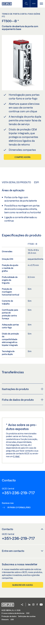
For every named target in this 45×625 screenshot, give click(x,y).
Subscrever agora (22, 585)
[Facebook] (37, 604)
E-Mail (16, 456)
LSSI (12, 619)
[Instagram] (33, 604)
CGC (28, 613)
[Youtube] (41, 604)
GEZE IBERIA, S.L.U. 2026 (11, 610)
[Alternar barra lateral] (34, 3)
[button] (22, 604)
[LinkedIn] (29, 604)
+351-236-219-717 (18, 492)
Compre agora (22, 157)
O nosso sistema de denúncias (13, 613)
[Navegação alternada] (41, 3)
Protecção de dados (9, 616)
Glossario (5, 619)
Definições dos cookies (27, 616)
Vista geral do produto (16, 182)
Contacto (7, 529)
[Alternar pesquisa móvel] (26, 3)
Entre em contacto (13, 550)
